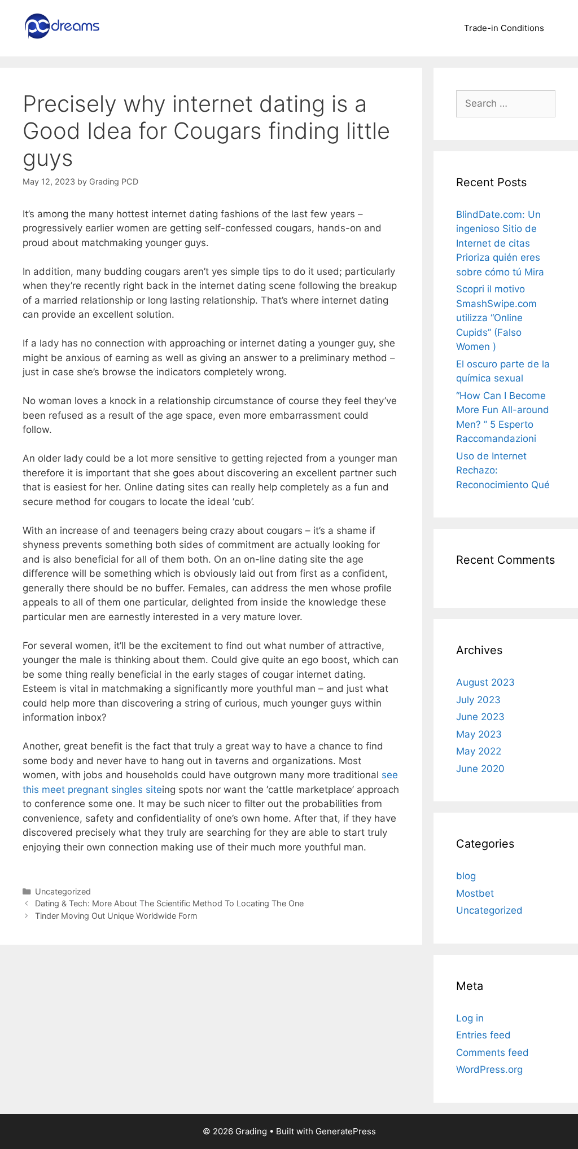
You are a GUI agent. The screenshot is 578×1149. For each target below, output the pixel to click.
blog (466, 876)
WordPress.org (489, 1069)
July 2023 (478, 699)
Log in (470, 1018)
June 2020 (480, 768)
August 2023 (485, 682)
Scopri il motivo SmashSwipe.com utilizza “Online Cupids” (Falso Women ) (496, 317)
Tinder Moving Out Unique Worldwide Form (116, 915)
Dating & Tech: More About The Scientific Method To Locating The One (169, 903)
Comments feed (492, 1052)
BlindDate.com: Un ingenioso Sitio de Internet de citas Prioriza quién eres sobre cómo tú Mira (500, 243)
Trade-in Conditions (504, 28)
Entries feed (483, 1035)
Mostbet (475, 893)
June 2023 (480, 716)
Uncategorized (63, 891)
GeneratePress (346, 1131)
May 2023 (479, 734)
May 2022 (478, 751)
